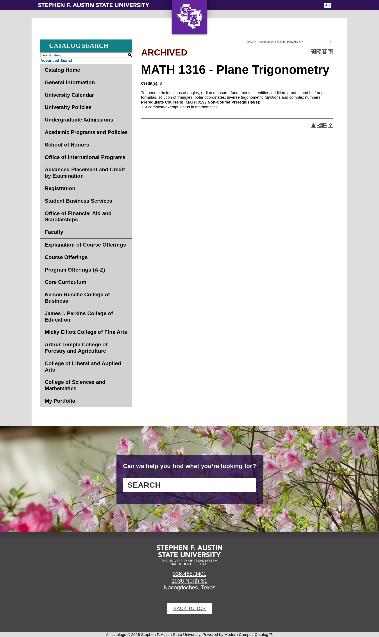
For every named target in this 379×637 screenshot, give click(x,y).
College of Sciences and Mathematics (75, 385)
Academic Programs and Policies (86, 132)
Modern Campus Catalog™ (248, 634)
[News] (292, 5)
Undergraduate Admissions (79, 120)
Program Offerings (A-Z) (75, 270)
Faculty (54, 232)
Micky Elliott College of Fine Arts (86, 332)
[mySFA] (314, 5)
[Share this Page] (318, 51)
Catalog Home (62, 70)
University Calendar (69, 95)
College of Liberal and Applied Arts (83, 366)
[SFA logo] (189, 555)
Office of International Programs (85, 157)
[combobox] (289, 41)
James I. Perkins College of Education (79, 316)
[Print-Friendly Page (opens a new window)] (324, 51)
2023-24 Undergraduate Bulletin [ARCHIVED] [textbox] (275, 41)
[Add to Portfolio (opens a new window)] (313, 51)
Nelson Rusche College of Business (77, 298)
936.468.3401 (189, 574)
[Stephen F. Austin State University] (93, 5)
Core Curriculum (65, 282)
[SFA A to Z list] (327, 5)
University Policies (68, 107)
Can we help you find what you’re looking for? (189, 466)
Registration (60, 188)
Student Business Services (78, 201)
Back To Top (189, 608)
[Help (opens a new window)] (330, 51)
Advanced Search (56, 60)
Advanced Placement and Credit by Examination (85, 172)
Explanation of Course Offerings (85, 245)
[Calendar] (302, 5)
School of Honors (67, 145)
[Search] (338, 5)
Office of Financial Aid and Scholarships (78, 216)
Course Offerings (66, 257)
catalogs (118, 634)
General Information (70, 82)
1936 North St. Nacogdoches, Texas (190, 584)
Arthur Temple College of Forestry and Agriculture (76, 348)
